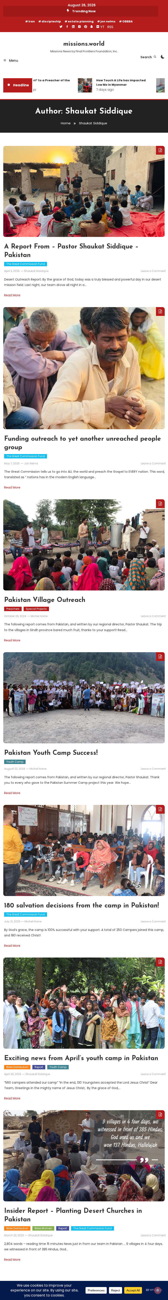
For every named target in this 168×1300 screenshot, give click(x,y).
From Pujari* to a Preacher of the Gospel (34, 82)
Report (39, 1067)
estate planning (81, 21)
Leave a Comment (153, 271)
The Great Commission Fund (25, 264)
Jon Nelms (31, 463)
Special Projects (36, 609)
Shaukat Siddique (36, 271)
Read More (12, 295)
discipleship (51, 21)
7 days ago (95, 89)
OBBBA (127, 21)
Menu (13, 60)
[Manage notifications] (157, 1290)
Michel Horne (39, 616)
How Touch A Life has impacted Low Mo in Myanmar (111, 82)
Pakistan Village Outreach (44, 600)
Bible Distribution (17, 1067)
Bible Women (43, 1228)
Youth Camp (14, 762)
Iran (31, 21)
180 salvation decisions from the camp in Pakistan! (81, 905)
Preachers (12, 609)
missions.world (84, 44)
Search (146, 57)
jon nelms (108, 21)
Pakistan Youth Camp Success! (51, 753)
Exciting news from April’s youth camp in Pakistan (81, 1058)
